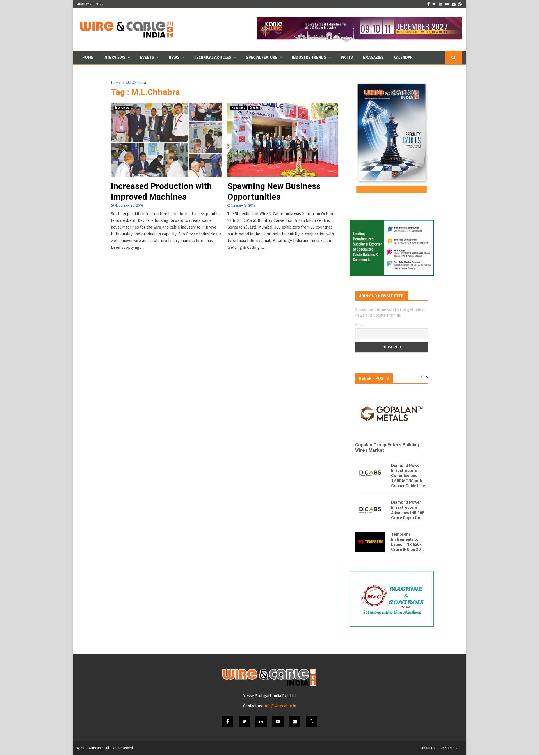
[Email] (294, 721)
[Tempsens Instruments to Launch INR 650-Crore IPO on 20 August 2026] (370, 542)
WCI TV (347, 57)
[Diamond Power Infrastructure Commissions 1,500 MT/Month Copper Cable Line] (370, 473)
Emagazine (373, 57)
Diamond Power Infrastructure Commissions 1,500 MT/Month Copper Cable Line (408, 475)
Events (147, 57)
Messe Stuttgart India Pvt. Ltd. (269, 696)
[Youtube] (278, 721)
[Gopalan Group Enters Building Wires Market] (391, 413)
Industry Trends (309, 57)
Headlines (238, 108)
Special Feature (261, 57)
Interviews (114, 57)
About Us (428, 748)
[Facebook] (227, 721)
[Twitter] (244, 721)
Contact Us (449, 748)
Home (87, 57)
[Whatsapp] (311, 721)
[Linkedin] (261, 721)
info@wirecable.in (280, 706)
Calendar (403, 57)
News (174, 57)
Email (360, 324)
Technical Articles (212, 57)
